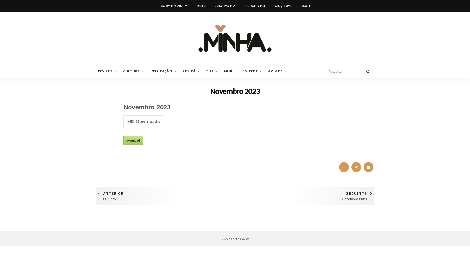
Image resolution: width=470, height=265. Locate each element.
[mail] (368, 167)
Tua (209, 71)
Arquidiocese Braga (293, 6)
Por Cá (189, 71)
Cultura (131, 71)
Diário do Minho (173, 6)
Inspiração (161, 71)
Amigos (275, 71)
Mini (228, 71)
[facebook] (344, 167)
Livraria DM (255, 6)
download (133, 140)
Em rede (250, 71)
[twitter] (356, 167)
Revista (105, 71)
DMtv (201, 6)
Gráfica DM (225, 6)
